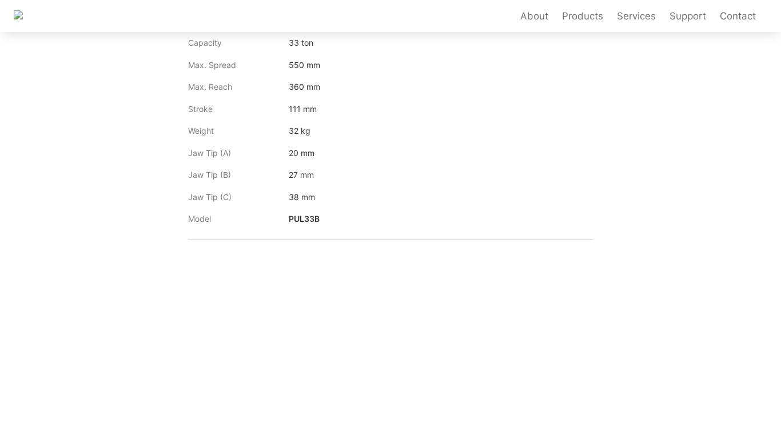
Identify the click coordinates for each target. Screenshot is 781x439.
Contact (738, 16)
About (534, 16)
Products (582, 16)
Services (636, 16)
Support (688, 16)
